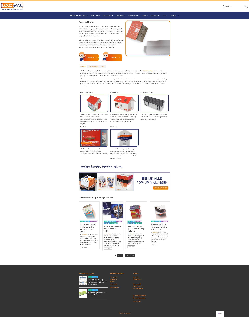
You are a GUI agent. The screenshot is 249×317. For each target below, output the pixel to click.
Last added (87, 221)
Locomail (84, 234)
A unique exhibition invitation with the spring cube (159, 226)
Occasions (132, 15)
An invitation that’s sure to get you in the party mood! (97, 293)
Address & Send (93, 66)
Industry (120, 15)
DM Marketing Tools (78, 15)
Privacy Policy (137, 301)
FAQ (103, 66)
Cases (165, 15)
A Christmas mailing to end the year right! (112, 228)
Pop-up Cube (113, 277)
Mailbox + (113, 281)
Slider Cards (113, 284)
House (133, 221)
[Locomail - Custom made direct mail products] (12, 6)
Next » (132, 255)
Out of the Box (148, 71)
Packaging (107, 15)
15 (127, 255)
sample (144, 15)
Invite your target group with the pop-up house (136, 228)
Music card (107, 223)
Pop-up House (138, 223)
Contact (174, 15)
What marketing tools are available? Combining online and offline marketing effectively (97, 281)
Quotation (155, 15)
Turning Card (113, 279)
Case (82, 221)
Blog (90, 277)
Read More (84, 247)
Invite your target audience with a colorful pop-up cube (88, 228)
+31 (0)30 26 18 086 (140, 298)
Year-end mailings (115, 287)
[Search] (245, 6)
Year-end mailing (111, 221)
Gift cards (95, 15)
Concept (82, 66)
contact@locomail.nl (140, 295)
